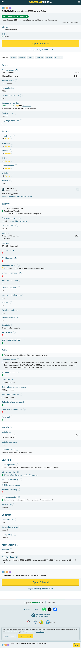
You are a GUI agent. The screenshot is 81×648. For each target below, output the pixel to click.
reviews (13, 57)
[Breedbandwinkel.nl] (40, 2)
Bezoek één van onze (43, 615)
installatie (39, 57)
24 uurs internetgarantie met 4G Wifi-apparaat (21, 475)
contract (58, 57)
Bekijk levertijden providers (11, 485)
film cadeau (26, 106)
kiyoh (28, 603)
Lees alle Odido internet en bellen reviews (17, 196)
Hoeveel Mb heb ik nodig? (18, 221)
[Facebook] (55, 609)
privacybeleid (40, 632)
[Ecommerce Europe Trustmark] (35, 622)
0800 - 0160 (32, 609)
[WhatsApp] (44, 609)
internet (22, 57)
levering (49, 57)
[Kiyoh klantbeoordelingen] (41, 622)
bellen (30, 57)
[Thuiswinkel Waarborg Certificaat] (28, 622)
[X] (49, 609)
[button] (2, 2)
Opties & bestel (76, 644)
